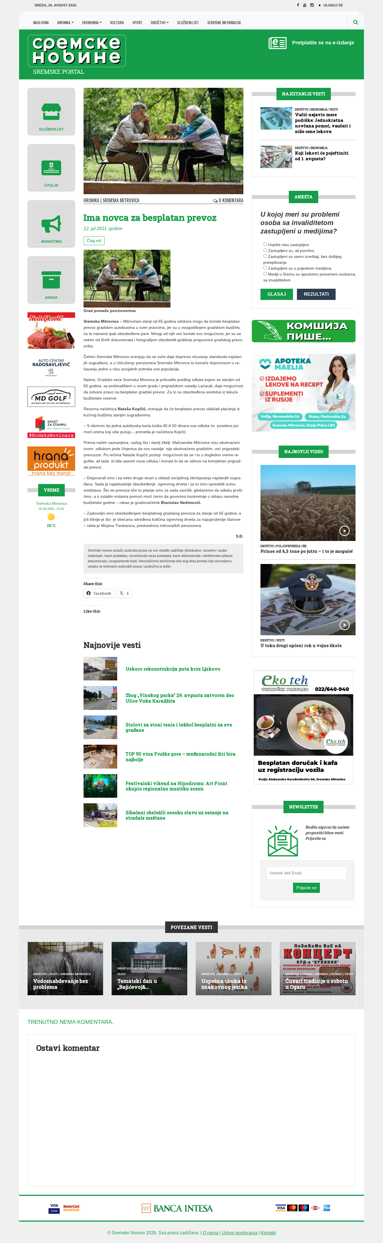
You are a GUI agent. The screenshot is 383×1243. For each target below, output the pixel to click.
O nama (210, 1232)
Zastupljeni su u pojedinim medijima (299, 268)
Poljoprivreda (288, 546)
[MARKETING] (51, 223)
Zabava (307, 974)
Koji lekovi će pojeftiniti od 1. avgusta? (322, 155)
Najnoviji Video (303, 451)
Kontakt (268, 1232)
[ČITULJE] (51, 167)
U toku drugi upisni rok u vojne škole (301, 645)
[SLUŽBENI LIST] (51, 111)
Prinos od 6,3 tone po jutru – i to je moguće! (306, 551)
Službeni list (188, 22)
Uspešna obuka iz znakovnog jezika (224, 984)
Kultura (117, 22)
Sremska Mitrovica (121, 200)
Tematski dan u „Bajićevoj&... (137, 984)
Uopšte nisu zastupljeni (288, 244)
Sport (137, 22)
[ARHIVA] (51, 279)
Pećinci (336, 974)
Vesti (333, 109)
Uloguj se (333, 5)
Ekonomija (90, 22)
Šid (304, 546)
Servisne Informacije (224, 22)
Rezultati (316, 294)
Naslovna (41, 22)
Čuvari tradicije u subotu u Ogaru (316, 984)
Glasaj (276, 294)
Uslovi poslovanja (239, 1232)
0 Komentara (230, 200)
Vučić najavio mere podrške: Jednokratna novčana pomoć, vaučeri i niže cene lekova (323, 123)
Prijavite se (306, 887)
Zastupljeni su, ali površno (291, 250)
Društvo (158, 22)
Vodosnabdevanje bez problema (60, 984)
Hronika (63, 22)
